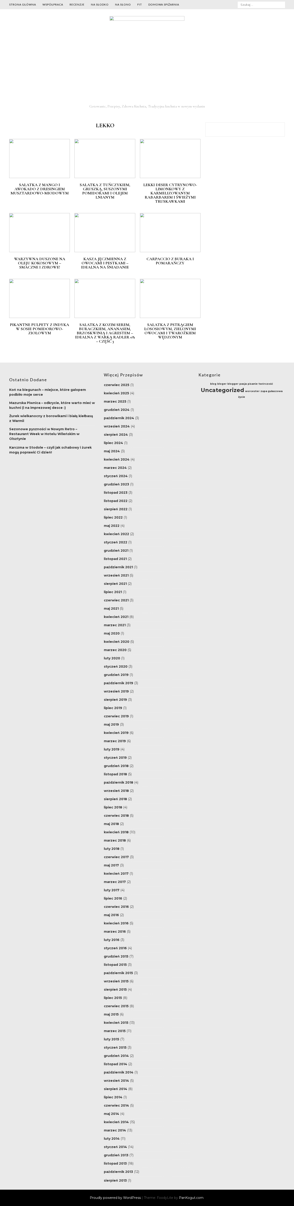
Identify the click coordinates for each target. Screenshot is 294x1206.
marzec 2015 (115, 1031)
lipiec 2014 (113, 1097)
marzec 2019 (115, 741)
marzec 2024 (115, 468)
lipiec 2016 (113, 898)
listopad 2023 (115, 492)
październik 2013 (118, 1172)
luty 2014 (112, 1139)
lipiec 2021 (113, 592)
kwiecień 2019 (116, 733)
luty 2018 (111, 849)
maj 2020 (112, 633)
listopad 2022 (115, 501)
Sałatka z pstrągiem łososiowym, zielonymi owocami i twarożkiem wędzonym (170, 331)
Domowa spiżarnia (163, 4)
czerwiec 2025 (116, 385)
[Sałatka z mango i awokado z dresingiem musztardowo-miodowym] (39, 177)
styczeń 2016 (115, 948)
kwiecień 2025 (116, 393)
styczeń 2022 (115, 542)
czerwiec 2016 (116, 907)
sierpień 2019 (115, 700)
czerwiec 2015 (116, 1006)
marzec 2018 (115, 840)
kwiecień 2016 (116, 923)
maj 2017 (111, 865)
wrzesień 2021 (116, 575)
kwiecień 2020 (116, 642)
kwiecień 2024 (117, 459)
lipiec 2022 (113, 517)
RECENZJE (77, 4)
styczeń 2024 (116, 476)
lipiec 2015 (113, 998)
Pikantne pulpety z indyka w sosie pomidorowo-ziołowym (39, 328)
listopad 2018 (115, 774)
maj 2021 (111, 608)
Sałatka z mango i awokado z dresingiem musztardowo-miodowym (40, 189)
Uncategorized (222, 390)
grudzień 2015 (116, 956)
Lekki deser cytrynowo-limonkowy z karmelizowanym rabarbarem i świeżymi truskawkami (170, 193)
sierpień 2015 (115, 989)
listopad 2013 (115, 1163)
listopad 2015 (115, 965)
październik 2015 (118, 973)
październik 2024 (119, 418)
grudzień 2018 (116, 766)
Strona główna (22, 4)
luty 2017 (111, 890)
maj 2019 (111, 724)
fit (139, 4)
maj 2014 (111, 1114)
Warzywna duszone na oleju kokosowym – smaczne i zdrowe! (39, 263)
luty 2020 (112, 658)
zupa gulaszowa (271, 391)
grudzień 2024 (117, 410)
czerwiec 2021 (116, 600)
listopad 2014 (115, 1064)
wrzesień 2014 (116, 1081)
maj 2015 (111, 1014)
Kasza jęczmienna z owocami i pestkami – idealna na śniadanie (105, 263)
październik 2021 (118, 567)
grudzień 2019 (116, 675)
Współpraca (52, 4)
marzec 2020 (115, 650)
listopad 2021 (115, 559)
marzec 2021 (115, 625)
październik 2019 (118, 683)
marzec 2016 (115, 931)
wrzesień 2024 (117, 426)
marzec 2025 (115, 401)
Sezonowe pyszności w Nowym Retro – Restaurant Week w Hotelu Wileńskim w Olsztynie (44, 434)
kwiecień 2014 (116, 1122)
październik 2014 (118, 1072)
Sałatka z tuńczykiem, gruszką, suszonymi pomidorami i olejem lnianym (105, 191)
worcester (252, 391)
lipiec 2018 (113, 807)
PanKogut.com (191, 1198)
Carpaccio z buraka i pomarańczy (170, 260)
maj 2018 (111, 824)
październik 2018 (118, 782)
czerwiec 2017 (116, 857)
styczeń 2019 (115, 758)
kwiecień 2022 (116, 534)
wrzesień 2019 (116, 691)
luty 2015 (111, 1039)
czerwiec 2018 (116, 816)
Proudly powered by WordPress (116, 1198)
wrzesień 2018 (116, 791)
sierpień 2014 (115, 1089)
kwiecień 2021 (116, 617)
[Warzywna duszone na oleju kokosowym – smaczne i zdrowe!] (39, 251)
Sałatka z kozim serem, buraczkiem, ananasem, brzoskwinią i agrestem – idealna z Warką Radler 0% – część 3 (105, 333)
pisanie (253, 383)
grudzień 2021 (116, 550)
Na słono (123, 4)
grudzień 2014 (116, 1056)
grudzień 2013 (116, 1155)
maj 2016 (111, 915)
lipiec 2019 (113, 708)
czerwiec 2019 (116, 716)
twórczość (266, 383)
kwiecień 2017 (116, 873)
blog (213, 383)
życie (241, 396)
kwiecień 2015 (116, 1023)
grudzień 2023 (116, 484)
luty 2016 (111, 940)
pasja (243, 383)
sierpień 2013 (115, 1180)
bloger (221, 383)
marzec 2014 (115, 1130)
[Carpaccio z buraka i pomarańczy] (170, 251)
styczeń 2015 (115, 1047)
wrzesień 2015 (116, 981)
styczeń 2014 (115, 1147)
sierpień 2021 (115, 584)
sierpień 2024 (116, 435)
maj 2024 (112, 451)
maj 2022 (111, 526)
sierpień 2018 (115, 799)
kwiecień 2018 (116, 832)
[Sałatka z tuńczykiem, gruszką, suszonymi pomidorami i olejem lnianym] (104, 177)
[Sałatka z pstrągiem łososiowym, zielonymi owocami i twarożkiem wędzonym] (170, 317)
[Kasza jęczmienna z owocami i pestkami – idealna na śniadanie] (104, 251)
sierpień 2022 (115, 509)
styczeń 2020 (115, 666)
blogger (232, 383)
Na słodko (100, 4)
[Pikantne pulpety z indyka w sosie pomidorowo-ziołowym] (39, 317)
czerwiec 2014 (116, 1105)
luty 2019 (111, 749)
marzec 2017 (115, 882)
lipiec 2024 (113, 443)
